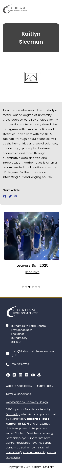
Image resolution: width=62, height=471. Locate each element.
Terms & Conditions (18, 394)
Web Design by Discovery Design (27, 402)
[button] (23, 287)
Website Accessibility (19, 386)
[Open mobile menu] (56, 9)
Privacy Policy (44, 386)
